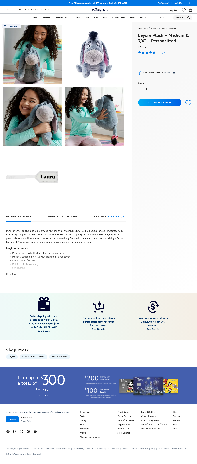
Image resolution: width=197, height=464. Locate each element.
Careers (176, 416)
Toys (105, 17)
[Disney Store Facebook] (8, 431)
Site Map (177, 420)
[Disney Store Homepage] (99, 10)
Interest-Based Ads (179, 449)
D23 (175, 412)
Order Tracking (124, 416)
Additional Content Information (58, 449)
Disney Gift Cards (148, 412)
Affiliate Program (148, 416)
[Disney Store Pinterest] (28, 431)
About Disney (163, 449)
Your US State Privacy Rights (98, 449)
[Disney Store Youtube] (35, 431)
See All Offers (178, 3)
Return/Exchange (125, 420)
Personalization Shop (150, 428)
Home (133, 17)
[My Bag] (190, 10)
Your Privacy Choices (120, 449)
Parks (143, 17)
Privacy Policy (26, 421)
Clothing (76, 17)
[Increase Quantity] (153, 89)
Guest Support (11, 10)
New (35, 17)
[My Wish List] (184, 10)
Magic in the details (17, 248)
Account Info (123, 428)
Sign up (12, 419)
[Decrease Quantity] (140, 89)
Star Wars (84, 428)
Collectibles (118, 17)
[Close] (188, 4)
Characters (85, 412)
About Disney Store (149, 420)
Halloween (61, 17)
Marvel (83, 433)
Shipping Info (123, 424)
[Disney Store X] (21, 431)
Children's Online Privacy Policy (143, 449)
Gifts (153, 17)
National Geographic (90, 437)
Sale (162, 17)
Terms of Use (38, 449)
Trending (46, 17)
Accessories (92, 17)
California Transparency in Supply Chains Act (23, 454)
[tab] (18, 217)
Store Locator (45, 10)
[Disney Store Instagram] (15, 431)
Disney (83, 420)
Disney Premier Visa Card (28, 10)
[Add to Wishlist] (187, 103)
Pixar (82, 424)
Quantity (142, 83)
